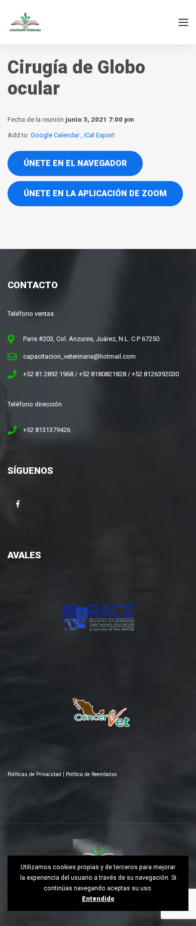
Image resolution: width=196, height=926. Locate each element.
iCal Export (99, 135)
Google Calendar (55, 135)
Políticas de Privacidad (34, 774)
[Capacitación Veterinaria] (25, 22)
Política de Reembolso (91, 774)
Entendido (98, 898)
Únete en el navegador (75, 163)
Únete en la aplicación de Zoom (95, 193)
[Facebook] (18, 504)
